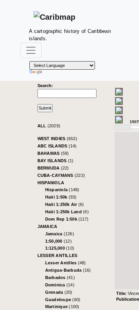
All (49, 125)
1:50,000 (58, 241)
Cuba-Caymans (61, 175)
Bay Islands (55, 160)
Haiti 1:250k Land (67, 211)
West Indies (57, 138)
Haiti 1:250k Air (64, 204)
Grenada (59, 292)
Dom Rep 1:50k (67, 219)
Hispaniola (50, 182)
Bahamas (53, 153)
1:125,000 (60, 248)
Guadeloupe (63, 299)
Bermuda (53, 168)
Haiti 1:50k (61, 197)
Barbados (60, 277)
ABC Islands (57, 146)
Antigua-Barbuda (68, 270)
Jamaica (47, 226)
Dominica (60, 285)
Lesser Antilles (57, 255)
